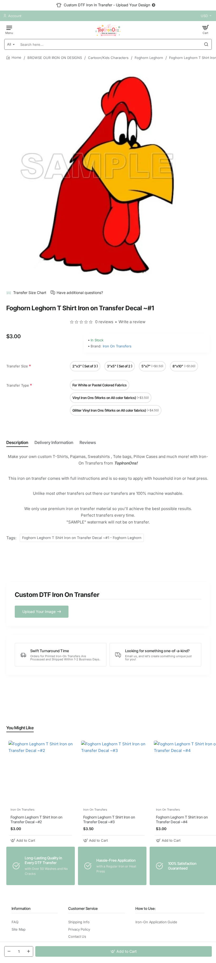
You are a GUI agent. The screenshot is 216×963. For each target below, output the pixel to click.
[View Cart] (205, 29)
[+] (28, 951)
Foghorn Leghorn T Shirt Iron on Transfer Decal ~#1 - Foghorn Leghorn (81, 538)
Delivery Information (54, 442)
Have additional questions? (80, 292)
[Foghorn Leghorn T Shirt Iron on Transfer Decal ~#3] (113, 773)
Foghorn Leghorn (149, 58)
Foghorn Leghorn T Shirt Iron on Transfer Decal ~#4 (182, 819)
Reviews (88, 442)
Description (17, 442)
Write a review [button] (132, 321)
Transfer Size (17, 366)
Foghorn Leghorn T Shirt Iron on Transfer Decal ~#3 (109, 819)
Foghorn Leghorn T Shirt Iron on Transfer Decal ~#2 (36, 819)
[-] (8, 951)
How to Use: (145, 908)
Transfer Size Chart (29, 292)
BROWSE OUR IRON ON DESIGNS (54, 58)
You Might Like (20, 727)
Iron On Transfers (117, 346)
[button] (123, 951)
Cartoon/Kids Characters (108, 58)
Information (21, 908)
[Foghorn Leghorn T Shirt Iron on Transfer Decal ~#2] (40, 773)
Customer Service (83, 908)
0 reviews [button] (104, 321)
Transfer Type (17, 385)
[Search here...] (206, 44)
